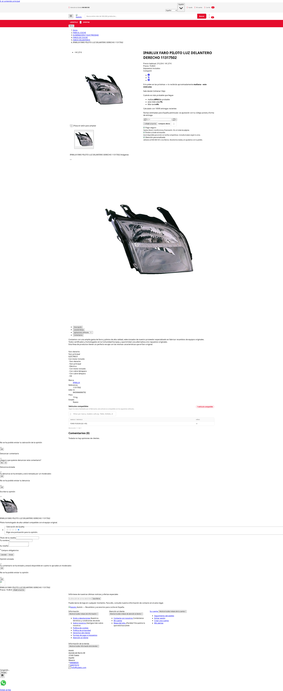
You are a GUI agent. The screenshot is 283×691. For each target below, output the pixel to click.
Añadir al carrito (18, 590)
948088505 (74, 662)
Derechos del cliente (81, 633)
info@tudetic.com (78, 667)
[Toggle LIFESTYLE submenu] (80, 22)
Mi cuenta (118, 620)
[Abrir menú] (71, 16)
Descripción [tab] (78, 327)
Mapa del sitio (120, 623)
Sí (5, 463)
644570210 (74, 665)
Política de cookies (80, 628)
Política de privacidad (82, 630)
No (2, 463)
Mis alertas (158, 623)
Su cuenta (154, 611)
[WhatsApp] (3, 685)
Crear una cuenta (161, 620)
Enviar (11, 555)
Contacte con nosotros (123, 618)
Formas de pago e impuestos (85, 635)
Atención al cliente (80, 637)
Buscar (201, 16)
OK (2, 449)
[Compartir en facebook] (149, 75)
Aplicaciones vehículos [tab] (82, 332)
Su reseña (4, 546)
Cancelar (4, 555)
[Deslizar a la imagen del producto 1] (84, 139)
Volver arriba (5, 690)
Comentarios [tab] (78, 335)
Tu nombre (5, 540)
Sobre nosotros (79, 623)
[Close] (71, 159)
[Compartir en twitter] (149, 77)
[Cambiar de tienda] (2, 676)
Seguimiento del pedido (164, 616)
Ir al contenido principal (10, 1)
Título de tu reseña (8, 538)
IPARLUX (76, 382)
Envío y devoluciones (82, 618)
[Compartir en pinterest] (149, 80)
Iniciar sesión (159, 618)
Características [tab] (79, 330)
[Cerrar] (1, 447)
